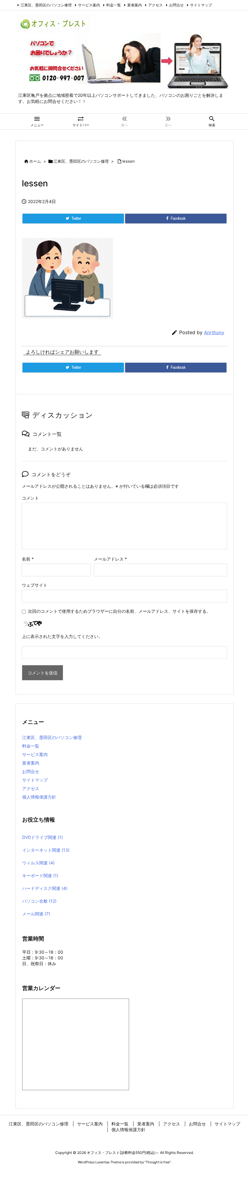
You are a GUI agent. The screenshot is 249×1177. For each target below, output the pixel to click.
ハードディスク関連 (44, 888)
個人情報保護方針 (39, 796)
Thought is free (157, 1162)
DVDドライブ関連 (42, 837)
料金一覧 (113, 5)
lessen (128, 161)
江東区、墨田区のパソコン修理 (46, 5)
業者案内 (134, 5)
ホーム (35, 161)
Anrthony (214, 332)
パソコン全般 (39, 901)
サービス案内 (89, 5)
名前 (28, 558)
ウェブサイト (34, 585)
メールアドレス (110, 558)
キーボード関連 (40, 875)
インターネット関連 (46, 850)
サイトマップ (201, 5)
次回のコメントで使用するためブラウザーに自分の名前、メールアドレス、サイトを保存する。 (119, 611)
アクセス (155, 5)
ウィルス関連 (38, 862)
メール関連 (36, 913)
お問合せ (176, 5)
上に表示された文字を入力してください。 (62, 636)
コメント (30, 497)
